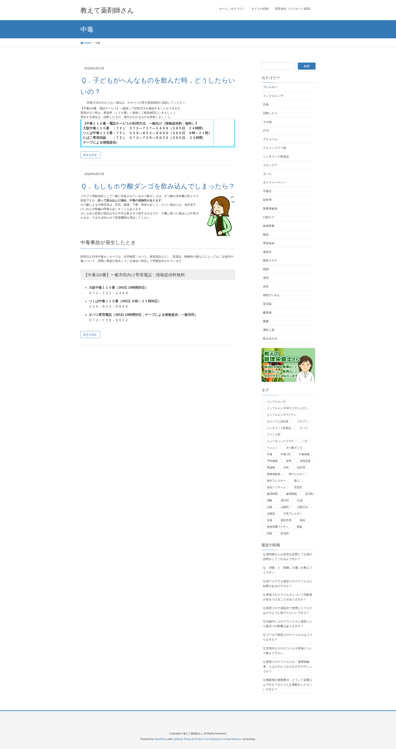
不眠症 (267, 191)
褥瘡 (266, 321)
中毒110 (285, 454)
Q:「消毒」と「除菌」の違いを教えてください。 (287, 570)
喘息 (266, 234)
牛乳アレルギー (292, 513)
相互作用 (286, 520)
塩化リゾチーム (276, 487)
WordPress (160, 739)
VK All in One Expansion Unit (210, 739)
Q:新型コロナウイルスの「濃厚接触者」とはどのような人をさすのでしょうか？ (287, 666)
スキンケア (270, 165)
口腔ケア (269, 217)
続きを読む (90, 154)
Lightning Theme (182, 739)
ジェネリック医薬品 (276, 156)
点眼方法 (302, 507)
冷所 (286, 467)
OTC (266, 130)
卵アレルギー (297, 474)
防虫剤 (285, 533)
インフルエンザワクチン (281, 414)
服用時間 (272, 493)
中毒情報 (304, 454)
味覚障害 (269, 226)
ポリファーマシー (274, 182)
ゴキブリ (302, 421)
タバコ (267, 173)
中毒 (269, 454)
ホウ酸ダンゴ (294, 447)
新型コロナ (270, 260)
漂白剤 (285, 500)
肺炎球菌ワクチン (277, 526)
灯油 (300, 500)
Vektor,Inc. (236, 739)
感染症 (267, 251)
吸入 (296, 480)
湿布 (266, 277)
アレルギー (270, 87)
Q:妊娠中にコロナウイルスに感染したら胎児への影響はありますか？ (287, 624)
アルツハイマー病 (274, 147)
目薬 (266, 104)
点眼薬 (271, 513)
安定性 (298, 487)
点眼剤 (285, 507)
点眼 (269, 507)
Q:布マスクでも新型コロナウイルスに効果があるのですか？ (287, 584)
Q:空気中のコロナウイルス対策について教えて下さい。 (287, 651)
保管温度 (305, 460)
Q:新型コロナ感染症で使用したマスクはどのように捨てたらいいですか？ (287, 610)
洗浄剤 (309, 493)
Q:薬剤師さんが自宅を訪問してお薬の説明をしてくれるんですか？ (287, 557)
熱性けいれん (271, 295)
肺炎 (302, 520)
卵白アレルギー (276, 480)
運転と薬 (269, 329)
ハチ (305, 441)
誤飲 (269, 533)
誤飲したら (270, 113)
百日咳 (267, 304)
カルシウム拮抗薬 (277, 421)
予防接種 (272, 460)
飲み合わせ (270, 338)
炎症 (266, 286)
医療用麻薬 (270, 208)
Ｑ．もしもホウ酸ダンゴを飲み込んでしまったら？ (157, 186)
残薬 (266, 269)
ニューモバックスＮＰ (280, 441)
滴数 (269, 500)
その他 (267, 122)
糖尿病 (267, 312)
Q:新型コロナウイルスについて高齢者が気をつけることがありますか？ (287, 597)
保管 (288, 460)
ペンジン (272, 447)
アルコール (270, 139)
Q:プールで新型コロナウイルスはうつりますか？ (287, 637)
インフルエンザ (273, 95)
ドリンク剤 (273, 434)
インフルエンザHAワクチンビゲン (287, 408)
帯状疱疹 (269, 243)
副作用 (267, 199)
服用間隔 (291, 493)
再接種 (271, 467)
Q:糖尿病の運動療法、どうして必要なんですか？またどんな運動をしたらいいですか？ (287, 684)
